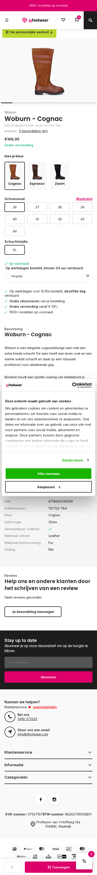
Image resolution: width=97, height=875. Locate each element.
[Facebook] (40, 799)
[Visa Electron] (75, 857)
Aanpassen (46, 487)
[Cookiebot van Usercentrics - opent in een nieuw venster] (72, 385)
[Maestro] (82, 849)
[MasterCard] (41, 849)
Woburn (10, 112)
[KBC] (48, 857)
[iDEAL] (14, 849)
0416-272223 (27, 719)
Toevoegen (61, 867)
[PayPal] (28, 849)
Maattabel (84, 199)
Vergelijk (17, 276)
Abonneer (48, 677)
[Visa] (55, 849)
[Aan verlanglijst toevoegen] (87, 276)
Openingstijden (45, 707)
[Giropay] (62, 857)
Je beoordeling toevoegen (33, 612)
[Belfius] (21, 857)
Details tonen (72, 460)
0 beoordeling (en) (33, 131)
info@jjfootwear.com (33, 734)
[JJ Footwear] (35, 20)
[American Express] (35, 857)
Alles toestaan (48, 474)
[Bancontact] (68, 849)
